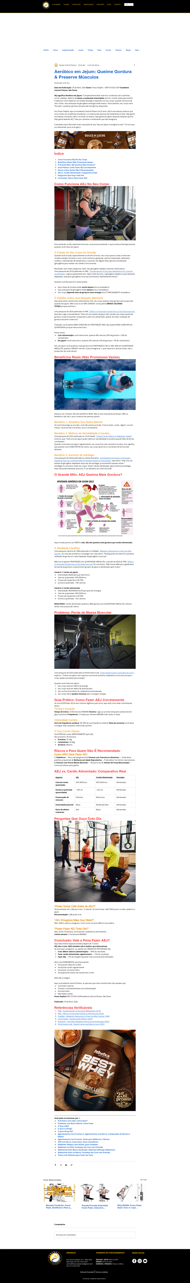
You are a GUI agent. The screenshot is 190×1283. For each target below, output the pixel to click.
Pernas (108, 50)
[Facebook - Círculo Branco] (134, 1261)
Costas (80, 50)
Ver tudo (143, 1180)
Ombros (118, 50)
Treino (55, 50)
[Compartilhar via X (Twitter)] (61, 1165)
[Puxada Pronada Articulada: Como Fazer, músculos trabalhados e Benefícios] (95, 1193)
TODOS (46, 50)
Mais (137, 50)
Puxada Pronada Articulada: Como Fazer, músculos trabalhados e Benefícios (95, 1206)
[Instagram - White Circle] (140, 1261)
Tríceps (90, 50)
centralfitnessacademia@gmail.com (79, 1264)
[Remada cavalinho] (59, 1193)
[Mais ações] (134, 65)
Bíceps (128, 50)
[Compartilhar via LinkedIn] (66, 1165)
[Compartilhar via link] (71, 1165)
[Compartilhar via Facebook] (55, 1165)
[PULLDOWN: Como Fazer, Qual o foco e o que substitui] (131, 1193)
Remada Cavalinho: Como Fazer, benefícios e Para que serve (59, 1206)
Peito (99, 50)
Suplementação (68, 50)
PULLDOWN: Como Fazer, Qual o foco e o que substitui (129, 1206)
